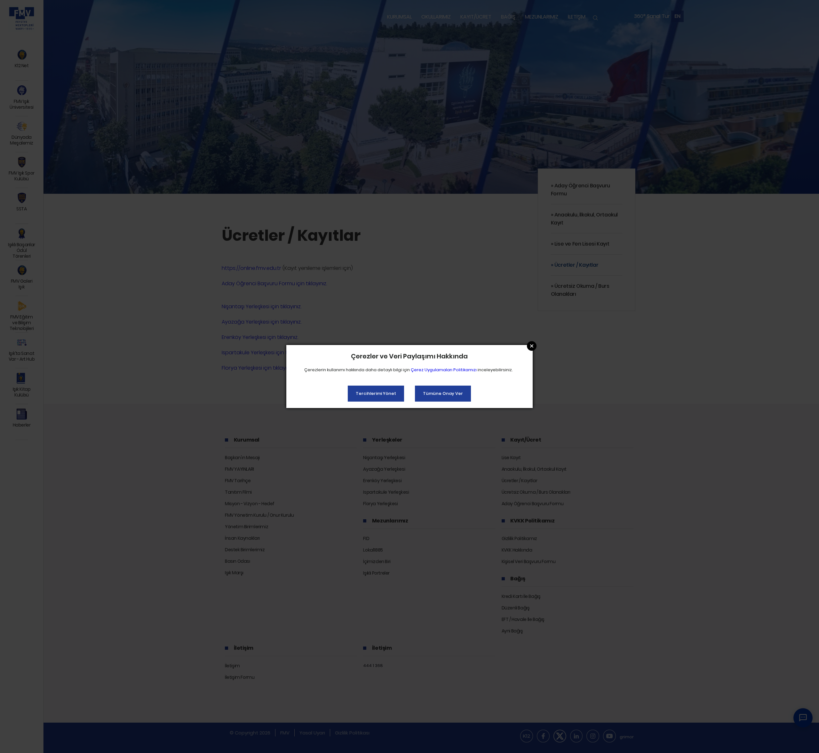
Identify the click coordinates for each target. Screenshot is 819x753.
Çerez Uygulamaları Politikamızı (444, 370)
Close (532, 346)
